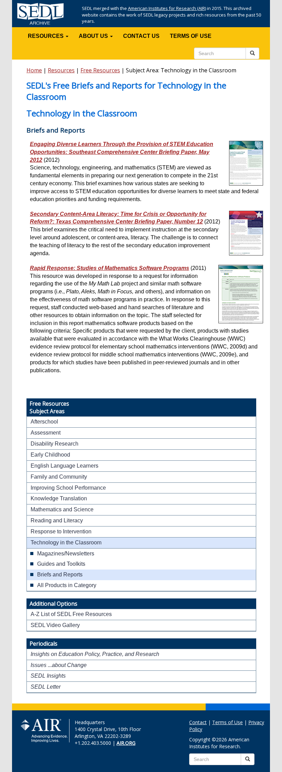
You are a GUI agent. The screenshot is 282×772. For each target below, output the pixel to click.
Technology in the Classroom (66, 542)
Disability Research (54, 444)
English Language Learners (64, 466)
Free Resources (100, 70)
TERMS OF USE (190, 36)
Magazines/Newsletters (65, 553)
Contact (198, 722)
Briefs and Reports (60, 574)
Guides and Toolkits (61, 564)
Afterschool (44, 422)
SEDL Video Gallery (55, 625)
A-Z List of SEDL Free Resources (71, 614)
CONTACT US (141, 36)
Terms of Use (227, 722)
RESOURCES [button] (46, 36)
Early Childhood (50, 455)
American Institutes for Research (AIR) (167, 8)
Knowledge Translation (59, 498)
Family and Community (59, 477)
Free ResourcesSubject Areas (49, 407)
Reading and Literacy (57, 520)
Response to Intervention (61, 531)
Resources (61, 70)
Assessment (46, 433)
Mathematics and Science (62, 509)
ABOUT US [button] (94, 36)
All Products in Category (66, 585)
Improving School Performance (68, 488)
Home (34, 70)
